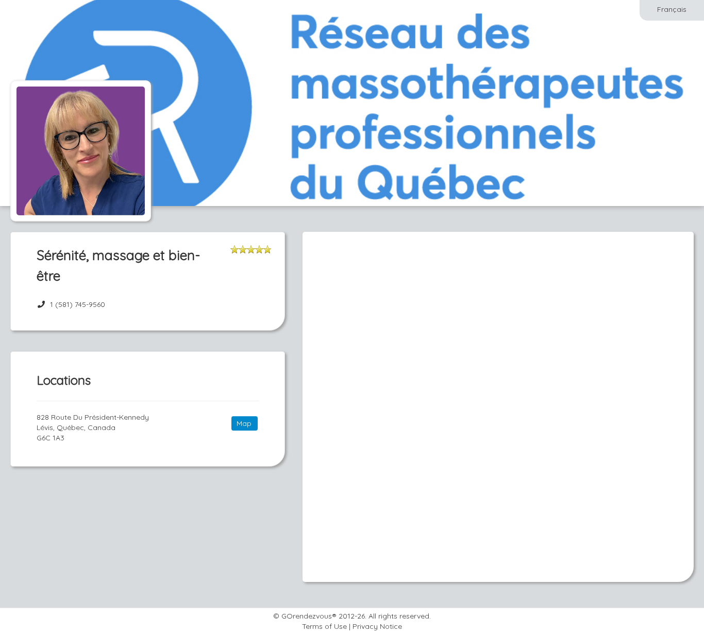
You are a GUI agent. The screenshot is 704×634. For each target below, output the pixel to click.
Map (244, 423)
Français (671, 9)
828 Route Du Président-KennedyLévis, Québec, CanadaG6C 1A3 (93, 427)
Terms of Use (324, 626)
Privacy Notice (377, 626)
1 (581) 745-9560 (77, 304)
